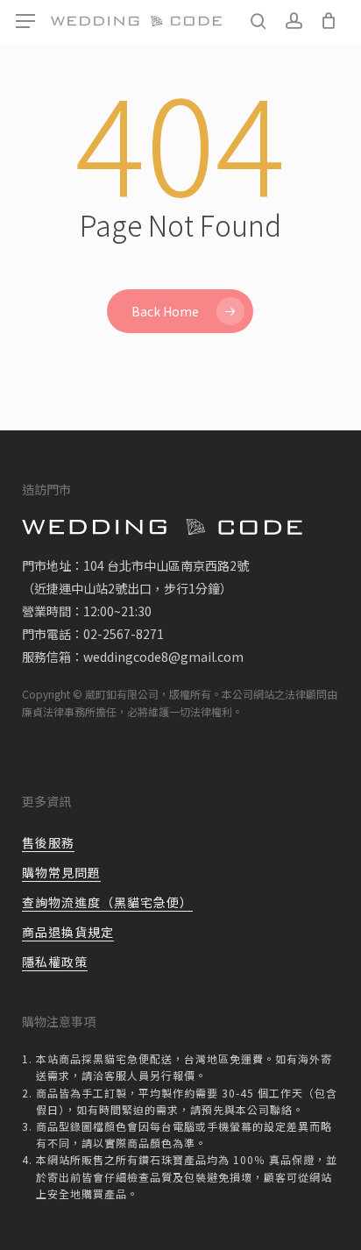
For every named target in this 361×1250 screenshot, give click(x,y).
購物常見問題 (61, 872)
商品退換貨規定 (68, 932)
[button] (25, 21)
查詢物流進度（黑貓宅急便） (107, 902)
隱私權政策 (55, 961)
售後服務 (48, 842)
